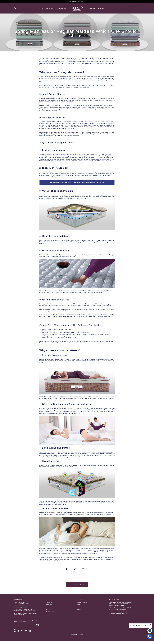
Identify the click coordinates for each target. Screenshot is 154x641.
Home (41, 8)
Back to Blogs (78, 584)
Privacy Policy (49, 602)
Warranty (79, 609)
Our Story (48, 600)
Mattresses (49, 8)
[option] (77, 1)
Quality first (91, 8)
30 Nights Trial (49, 607)
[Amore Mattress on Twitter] (26, 630)
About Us (101, 8)
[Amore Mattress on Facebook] (18, 630)
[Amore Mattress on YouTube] (22, 630)
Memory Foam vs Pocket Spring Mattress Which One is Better (83, 182)
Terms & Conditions (82, 600)
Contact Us (79, 607)
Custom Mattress (61, 8)
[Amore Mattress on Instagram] (15, 630)
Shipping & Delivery (82, 602)
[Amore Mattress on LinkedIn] (30, 630)
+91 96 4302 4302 (28, 609)
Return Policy (49, 604)
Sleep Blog (49, 609)
